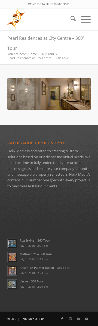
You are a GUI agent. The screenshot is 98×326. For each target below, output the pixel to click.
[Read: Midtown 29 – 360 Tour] (12, 257)
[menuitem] (70, 19)
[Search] (70, 19)
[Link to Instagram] (70, 319)
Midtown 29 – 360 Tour (36, 254)
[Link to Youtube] (86, 319)
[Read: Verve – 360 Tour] (12, 284)
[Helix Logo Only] (40, 19)
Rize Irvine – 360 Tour (35, 240)
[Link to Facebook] (62, 319)
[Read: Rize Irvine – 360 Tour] (12, 243)
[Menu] (83, 19)
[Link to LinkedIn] (78, 319)
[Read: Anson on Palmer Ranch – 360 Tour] (12, 271)
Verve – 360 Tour (32, 281)
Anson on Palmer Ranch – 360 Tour (45, 268)
